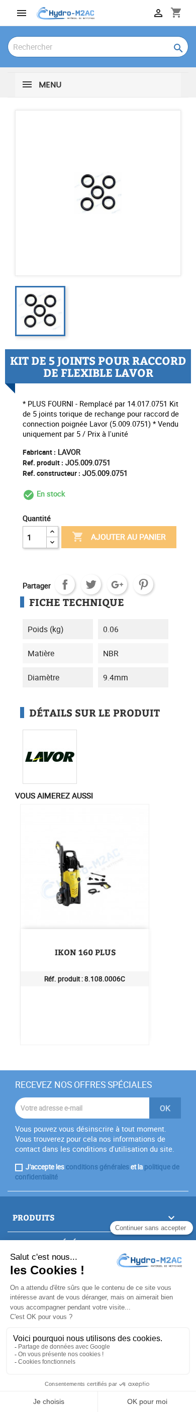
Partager (65, 584)
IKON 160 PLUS (85, 952)
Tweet (91, 584)
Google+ (117, 584)
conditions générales (97, 1166)
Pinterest (143, 584)
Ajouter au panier (119, 537)
